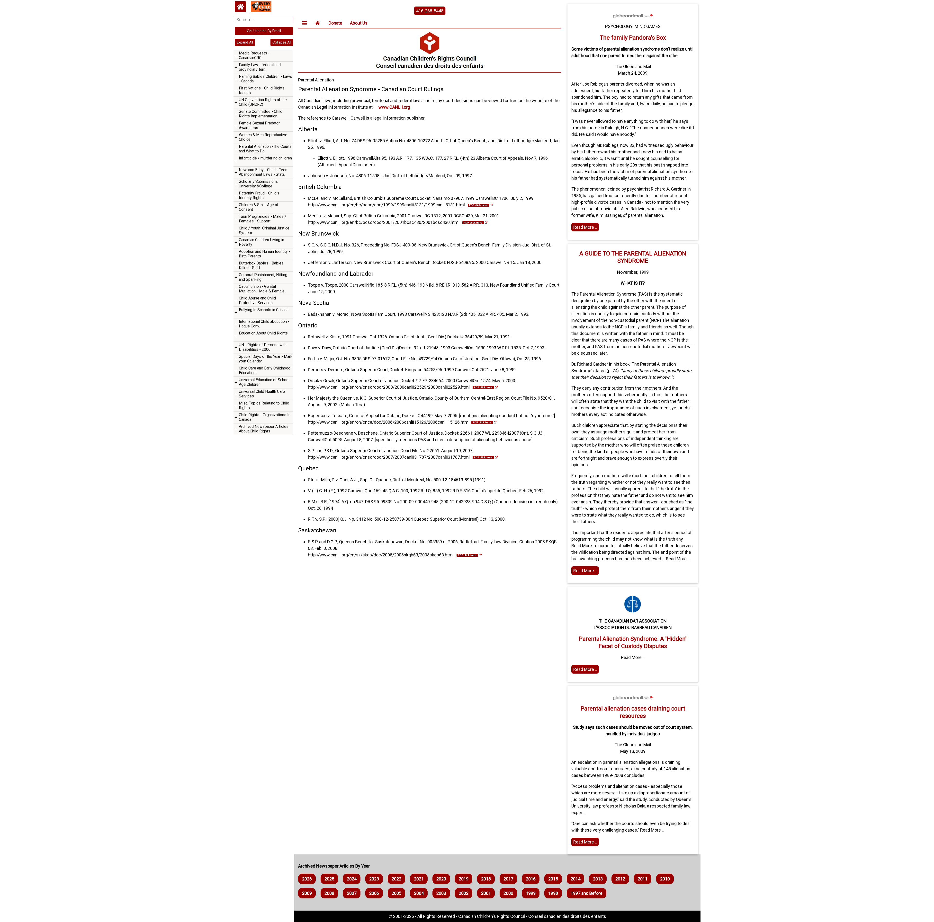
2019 (463, 878)
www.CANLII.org (394, 107)
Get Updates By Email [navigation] (264, 31)
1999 (531, 893)
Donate (335, 23)
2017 (508, 878)
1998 (553, 893)
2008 (329, 893)
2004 (419, 893)
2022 (396, 878)
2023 (374, 878)
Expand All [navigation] (245, 42)
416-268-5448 (429, 10)
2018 (486, 878)
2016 (531, 878)
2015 (553, 878)
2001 (486, 893)
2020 (441, 878)
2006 (374, 893)
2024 (352, 878)
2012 (620, 878)
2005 (396, 893)
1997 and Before (586, 893)
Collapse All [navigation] (281, 42)
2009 (307, 893)
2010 (665, 878)
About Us (359, 23)
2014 (575, 878)
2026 (307, 878)
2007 (352, 893)
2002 (463, 893)
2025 (329, 878)
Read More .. (585, 227)
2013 (598, 878)
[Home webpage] (240, 6)
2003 (441, 893)
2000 (508, 893)
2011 (642, 878)
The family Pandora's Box (633, 37)
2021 (419, 878)
